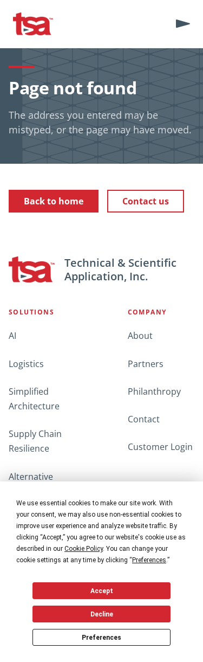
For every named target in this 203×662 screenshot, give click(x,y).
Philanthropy (154, 391)
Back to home (53, 201)
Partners (145, 364)
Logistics (26, 364)
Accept (101, 591)
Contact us (145, 201)
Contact (144, 419)
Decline (101, 614)
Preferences (101, 637)
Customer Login (160, 447)
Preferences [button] (149, 560)
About (140, 336)
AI (12, 336)
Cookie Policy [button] (83, 548)
